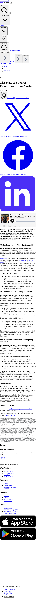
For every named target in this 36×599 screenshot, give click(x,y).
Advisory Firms (8, 476)
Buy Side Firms (8, 471)
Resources (4, 27)
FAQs (5, 594)
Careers (6, 497)
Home (5, 66)
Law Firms (7, 475)
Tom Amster (3, 258)
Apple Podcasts (13, 409)
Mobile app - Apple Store (11, 510)
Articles (6, 484)
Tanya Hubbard (10, 415)
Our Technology (8, 499)
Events (2, 25)
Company (3, 35)
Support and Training (10, 513)
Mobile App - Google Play (11, 511)
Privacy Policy (8, 591)
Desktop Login (8, 508)
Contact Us (16, 50)
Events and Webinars (10, 487)
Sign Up (2, 457)
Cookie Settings (8, 596)
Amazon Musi (27, 409)
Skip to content (4, 1)
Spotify (20, 409)
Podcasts (6, 489)
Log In (11, 50)
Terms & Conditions (10, 589)
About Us (6, 496)
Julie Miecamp (22, 260)
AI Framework (8, 501)
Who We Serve (5, 15)
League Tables (8, 485)
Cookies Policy (8, 593)
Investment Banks (9, 473)
